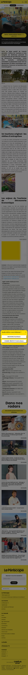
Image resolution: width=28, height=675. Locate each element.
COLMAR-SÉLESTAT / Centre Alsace (14, 341)
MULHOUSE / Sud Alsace (14, 337)
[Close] (26, 332)
